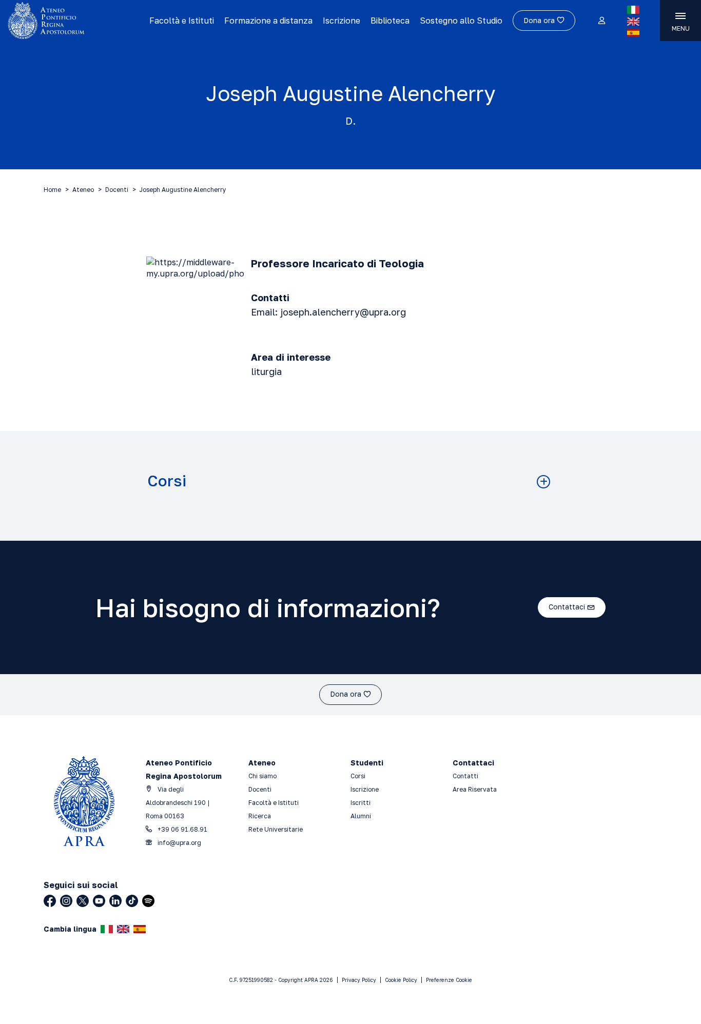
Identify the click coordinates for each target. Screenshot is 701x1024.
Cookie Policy (401, 980)
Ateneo (83, 189)
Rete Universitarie (275, 829)
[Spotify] (148, 901)
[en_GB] (633, 21)
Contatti (465, 776)
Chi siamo (262, 776)
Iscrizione (341, 20)
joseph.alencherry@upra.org (343, 312)
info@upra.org (178, 842)
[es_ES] (633, 33)
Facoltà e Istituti (181, 20)
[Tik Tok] (132, 901)
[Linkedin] (115, 901)
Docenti (116, 189)
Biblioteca (390, 20)
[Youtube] (99, 901)
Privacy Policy (359, 980)
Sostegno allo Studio (461, 20)
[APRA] (74, 20)
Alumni (360, 816)
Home (52, 189)
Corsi (166, 481)
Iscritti (360, 802)
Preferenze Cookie (449, 980)
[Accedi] (601, 21)
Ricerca (259, 816)
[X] (82, 901)
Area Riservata (475, 789)
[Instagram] (66, 901)
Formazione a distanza (268, 20)
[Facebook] (50, 901)
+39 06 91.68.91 (181, 829)
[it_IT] (633, 10)
